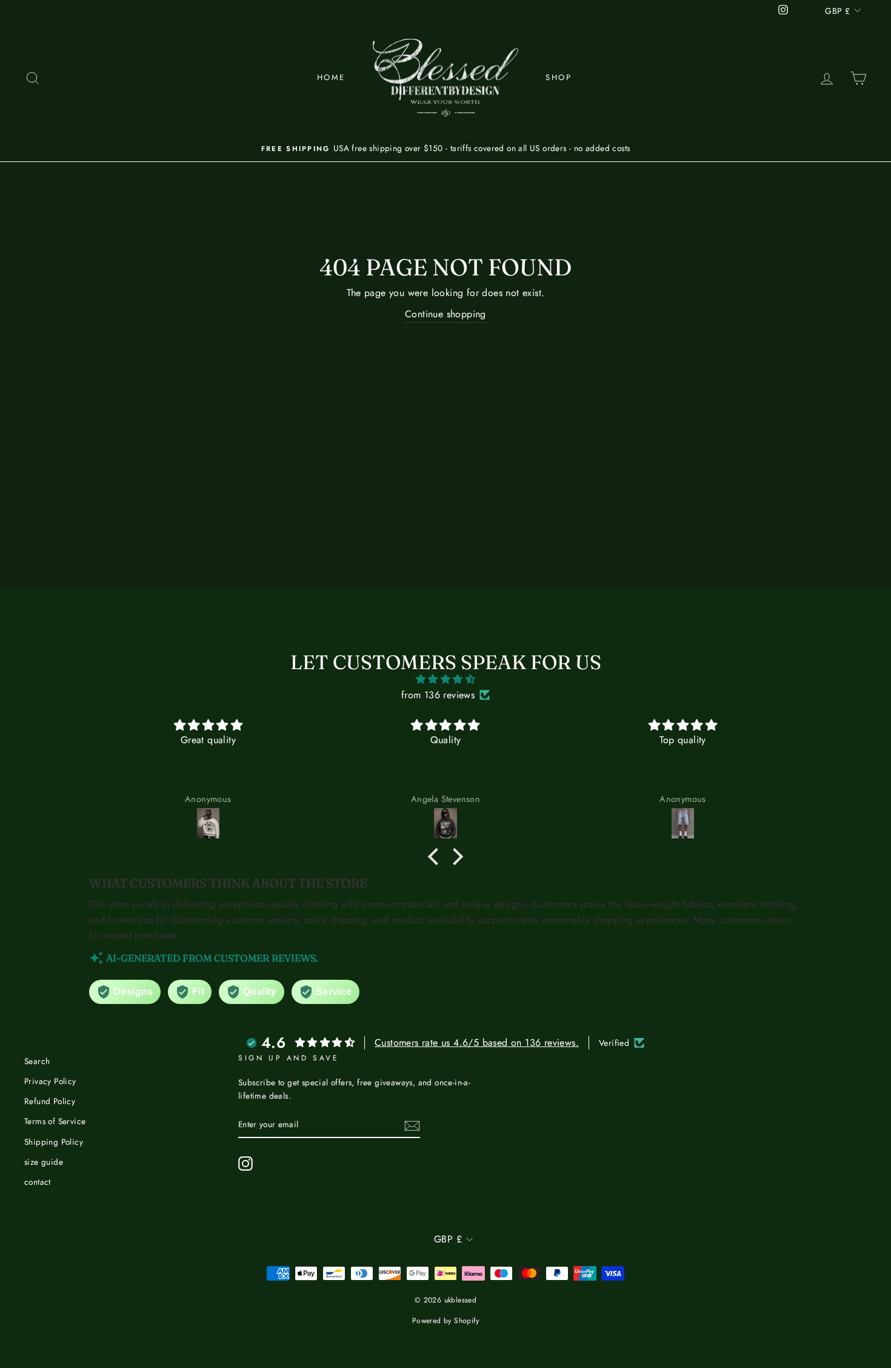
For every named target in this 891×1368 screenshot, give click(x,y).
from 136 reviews (438, 695)
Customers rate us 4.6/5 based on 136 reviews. (477, 1043)
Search (37, 1061)
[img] (445, 679)
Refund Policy (49, 1101)
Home (331, 77)
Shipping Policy (53, 1142)
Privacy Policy (50, 1081)
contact (37, 1182)
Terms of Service (54, 1121)
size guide (43, 1162)
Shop (559, 77)
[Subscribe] (412, 1125)
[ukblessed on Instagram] (245, 1163)
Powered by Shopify (445, 1320)
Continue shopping (445, 314)
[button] (436, 856)
